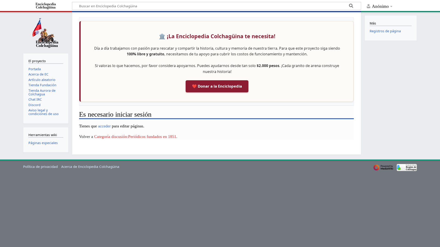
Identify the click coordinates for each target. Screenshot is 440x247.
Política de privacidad (40, 166)
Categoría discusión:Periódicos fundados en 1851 (135, 136)
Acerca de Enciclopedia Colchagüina (90, 166)
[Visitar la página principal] (46, 32)
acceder (104, 126)
